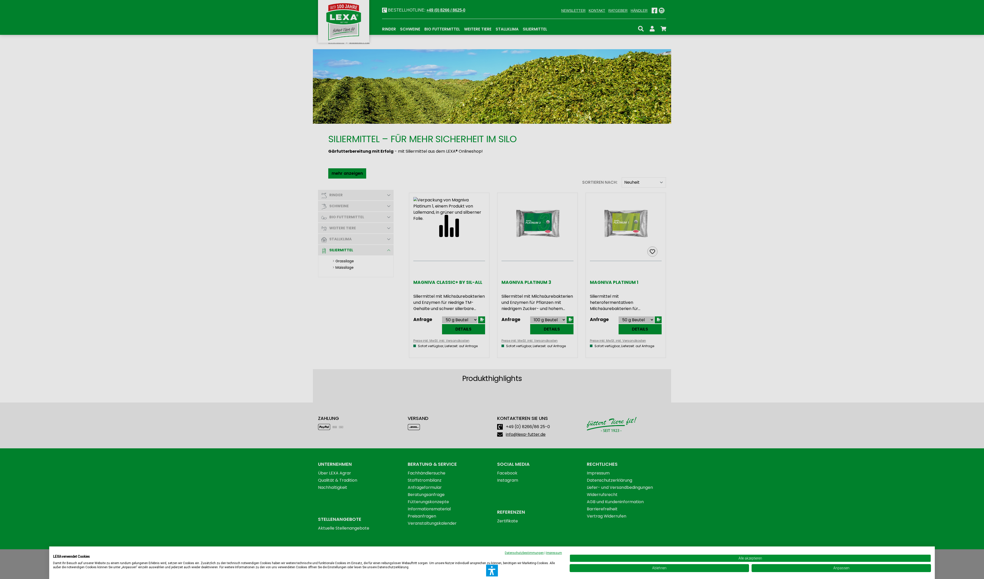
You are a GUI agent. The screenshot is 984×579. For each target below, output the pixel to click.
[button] (492, 570)
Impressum (554, 553)
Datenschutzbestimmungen (524, 553)
